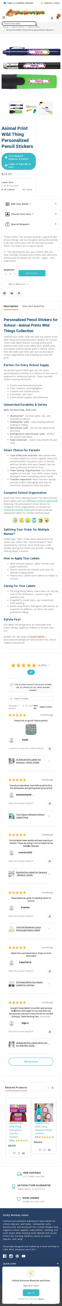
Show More (45, 1016)
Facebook (4, 1256)
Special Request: (20, 224)
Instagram (11, 1256)
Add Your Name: (20, 204)
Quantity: (9, 269)
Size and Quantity (33, 306)
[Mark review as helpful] (49, 748)
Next (52, 1088)
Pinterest (17, 1256)
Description (11, 306)
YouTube (23, 1256)
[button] (49, 665)
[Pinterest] (19, 293)
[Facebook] (4, 293)
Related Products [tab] (16, 1087)
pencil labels (37, 636)
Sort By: (36, 707)
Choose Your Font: (21, 214)
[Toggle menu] (5, 18)
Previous (48, 1088)
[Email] (12, 293)
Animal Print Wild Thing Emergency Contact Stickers (17, 1130)
